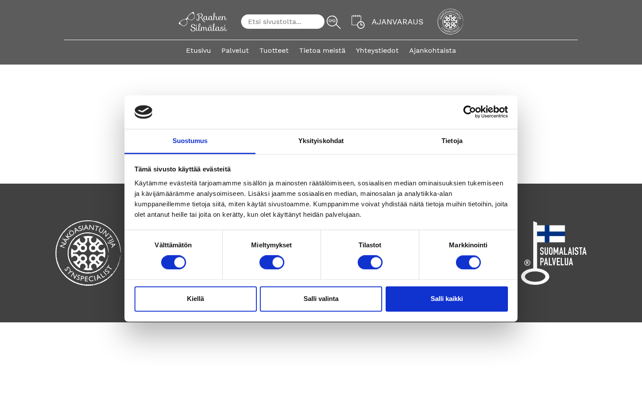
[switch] (271, 263)
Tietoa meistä (322, 50)
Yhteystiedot (377, 50)
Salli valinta (321, 298)
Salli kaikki (447, 298)
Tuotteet (274, 50)
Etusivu (198, 50)
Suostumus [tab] (190, 140)
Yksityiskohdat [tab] (321, 140)
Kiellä (195, 298)
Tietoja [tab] (452, 140)
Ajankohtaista (432, 50)
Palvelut (235, 50)
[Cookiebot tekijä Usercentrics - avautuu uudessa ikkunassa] (469, 112)
